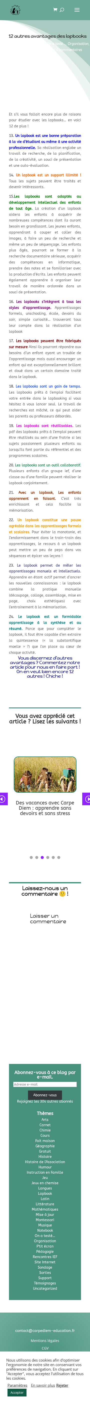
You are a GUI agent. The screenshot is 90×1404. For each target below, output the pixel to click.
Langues (45, 1188)
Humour (45, 1167)
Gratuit (45, 1151)
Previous (5, 798)
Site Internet (45, 1262)
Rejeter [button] (62, 1385)
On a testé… (45, 1236)
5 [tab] (53, 857)
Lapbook (38, 44)
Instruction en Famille (45, 1172)
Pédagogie (22, 50)
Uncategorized (45, 1288)
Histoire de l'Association (45, 1162)
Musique (45, 1225)
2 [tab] (36, 857)
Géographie (45, 1146)
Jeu (45, 1178)
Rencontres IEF (45, 1257)
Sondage (45, 1267)
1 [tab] (31, 857)
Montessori (45, 1220)
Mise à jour (45, 1215)
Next (84, 798)
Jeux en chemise (45, 1183)
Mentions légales (45, 1340)
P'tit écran (45, 1246)
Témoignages (42, 50)
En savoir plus (43, 1385)
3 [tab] (42, 857)
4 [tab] (47, 857)
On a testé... (56, 44)
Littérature (45, 1204)
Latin (45, 1199)
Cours (45, 1135)
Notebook (45, 1230)
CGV (45, 1348)
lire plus (21, 821)
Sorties (45, 1273)
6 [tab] (58, 857)
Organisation (78, 44)
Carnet (45, 1125)
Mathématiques (45, 1209)
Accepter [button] (17, 1392)
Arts (45, 1120)
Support (45, 1278)
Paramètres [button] (17, 1385)
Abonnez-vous (45, 1095)
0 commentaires (69, 50)
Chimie (45, 1130)
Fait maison (45, 1141)
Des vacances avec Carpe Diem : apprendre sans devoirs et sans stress (45, 808)
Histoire (45, 1157)
